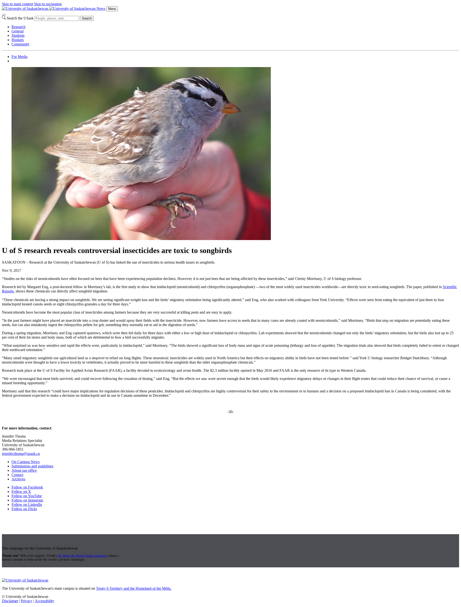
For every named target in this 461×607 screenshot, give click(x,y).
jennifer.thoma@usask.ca (21, 454)
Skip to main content (17, 4)
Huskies (18, 40)
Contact (17, 475)
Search (87, 18)
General (18, 31)
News (101, 8)
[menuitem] (235, 27)
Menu (112, 9)
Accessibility (44, 601)
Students (18, 35)
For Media (19, 57)
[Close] (4, 14)
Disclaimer (10, 601)
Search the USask (20, 18)
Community (21, 44)
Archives (18, 479)
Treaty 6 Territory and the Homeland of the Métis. (133, 588)
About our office (24, 470)
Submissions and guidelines (32, 466)
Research (18, 27)
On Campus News (26, 462)
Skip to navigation (48, 4)
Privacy (26, 601)
